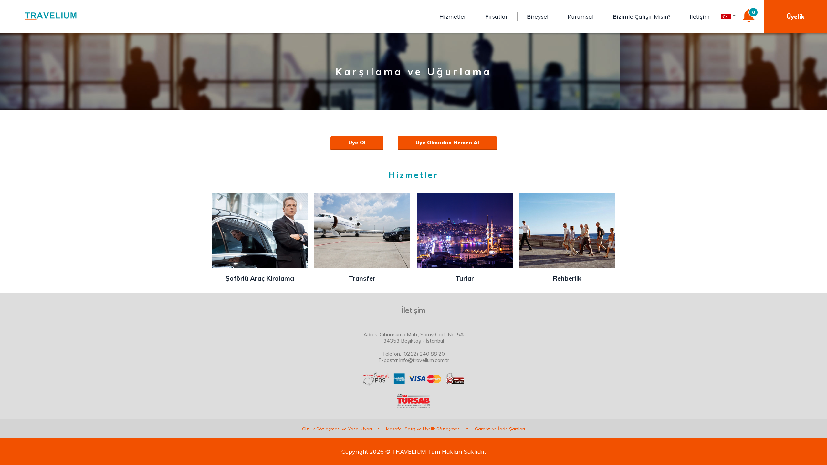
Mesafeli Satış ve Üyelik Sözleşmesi (423, 429)
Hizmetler (452, 16)
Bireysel (538, 16)
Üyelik (795, 16)
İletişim (700, 16)
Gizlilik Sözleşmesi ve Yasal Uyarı (337, 429)
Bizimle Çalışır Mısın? (642, 16)
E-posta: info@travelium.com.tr (413, 360)
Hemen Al (447, 142)
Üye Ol (357, 142)
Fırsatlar (496, 16)
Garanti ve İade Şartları (500, 429)
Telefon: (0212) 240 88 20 (413, 353)
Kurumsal (581, 16)
